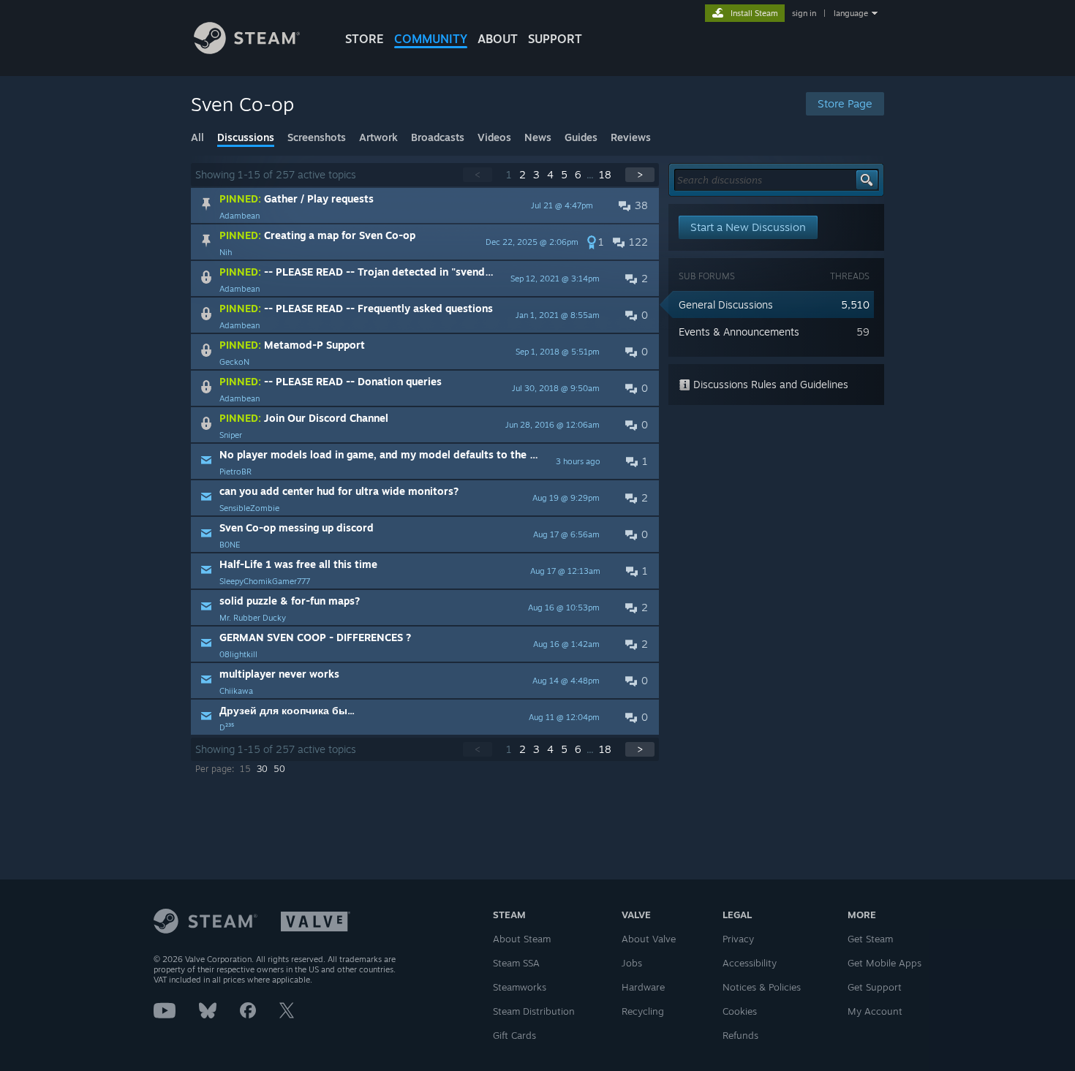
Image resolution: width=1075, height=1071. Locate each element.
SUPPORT (555, 38)
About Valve (649, 939)
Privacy (738, 939)
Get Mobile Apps (884, 963)
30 (262, 768)
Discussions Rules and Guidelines (769, 384)
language (851, 13)
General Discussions (726, 304)
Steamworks (519, 987)
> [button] (640, 174)
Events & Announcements (739, 331)
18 (605, 174)
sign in (804, 13)
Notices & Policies (762, 987)
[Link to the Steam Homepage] (247, 50)
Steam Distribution (534, 1011)
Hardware (643, 987)
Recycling (643, 1011)
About (498, 38)
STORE (364, 38)
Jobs (632, 963)
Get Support (875, 987)
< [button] (477, 174)
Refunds (740, 1035)
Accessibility (750, 963)
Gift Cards (514, 1035)
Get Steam (870, 939)
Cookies (740, 1011)
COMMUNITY (430, 38)
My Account (875, 1011)
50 (279, 768)
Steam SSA (516, 963)
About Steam (522, 939)
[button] (425, 205)
